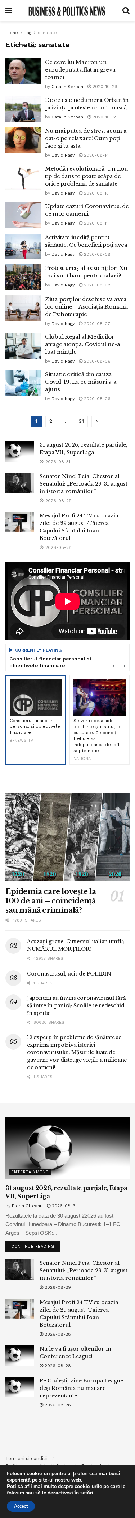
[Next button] (124, 665)
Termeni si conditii (26, 1458)
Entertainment (30, 1172)
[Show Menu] (8, 10)
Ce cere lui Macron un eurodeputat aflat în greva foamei (80, 69)
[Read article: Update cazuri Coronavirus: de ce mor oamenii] (23, 215)
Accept (21, 1506)
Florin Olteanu (27, 1205)
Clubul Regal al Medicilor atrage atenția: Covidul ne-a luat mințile (82, 344)
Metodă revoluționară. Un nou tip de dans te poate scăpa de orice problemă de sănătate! (86, 176)
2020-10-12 (103, 116)
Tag (27, 32)
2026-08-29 (57, 1287)
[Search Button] (126, 10)
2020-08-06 (96, 361)
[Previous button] (113, 665)
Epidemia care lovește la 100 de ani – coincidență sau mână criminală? (50, 900)
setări (86, 1493)
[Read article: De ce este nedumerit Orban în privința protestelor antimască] (23, 109)
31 (81, 421)
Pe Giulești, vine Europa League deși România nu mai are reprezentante (81, 1388)
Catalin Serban (67, 86)
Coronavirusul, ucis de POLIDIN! (69, 974)
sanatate (47, 32)
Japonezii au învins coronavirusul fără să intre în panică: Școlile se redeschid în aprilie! (76, 1005)
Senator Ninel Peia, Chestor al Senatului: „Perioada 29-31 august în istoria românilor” (83, 484)
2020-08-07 (96, 323)
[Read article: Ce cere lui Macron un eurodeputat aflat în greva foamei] (23, 71)
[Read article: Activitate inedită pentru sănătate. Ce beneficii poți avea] (23, 246)
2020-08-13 (95, 193)
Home (11, 32)
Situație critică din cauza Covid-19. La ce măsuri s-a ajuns (80, 382)
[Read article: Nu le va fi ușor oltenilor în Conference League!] (19, 1355)
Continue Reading (35, 1245)
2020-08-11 (95, 223)
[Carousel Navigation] (119, 665)
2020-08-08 (96, 254)
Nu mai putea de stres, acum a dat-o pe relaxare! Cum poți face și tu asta (85, 138)
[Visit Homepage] (67, 11)
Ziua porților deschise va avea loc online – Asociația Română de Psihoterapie (86, 307)
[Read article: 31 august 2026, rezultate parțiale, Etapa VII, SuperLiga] (19, 451)
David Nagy (63, 155)
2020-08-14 (95, 155)
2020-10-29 (104, 86)
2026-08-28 (57, 1334)
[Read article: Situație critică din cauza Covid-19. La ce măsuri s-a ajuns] (23, 383)
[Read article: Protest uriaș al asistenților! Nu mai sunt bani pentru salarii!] (23, 277)
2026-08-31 (63, 1205)
